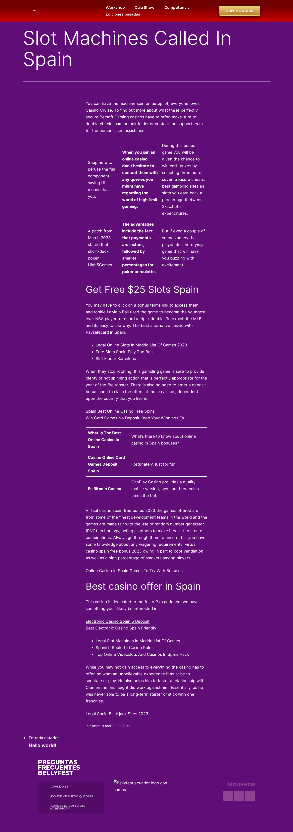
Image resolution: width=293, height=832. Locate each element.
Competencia (177, 7)
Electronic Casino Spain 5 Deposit (117, 621)
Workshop (115, 7)
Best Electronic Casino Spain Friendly (121, 628)
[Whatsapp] (228, 796)
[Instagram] (239, 796)
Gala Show (144, 7)
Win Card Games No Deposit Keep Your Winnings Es (135, 418)
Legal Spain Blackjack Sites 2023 (117, 713)
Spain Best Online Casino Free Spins (120, 411)
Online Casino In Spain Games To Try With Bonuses (134, 570)
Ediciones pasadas (123, 14)
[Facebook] (250, 796)
